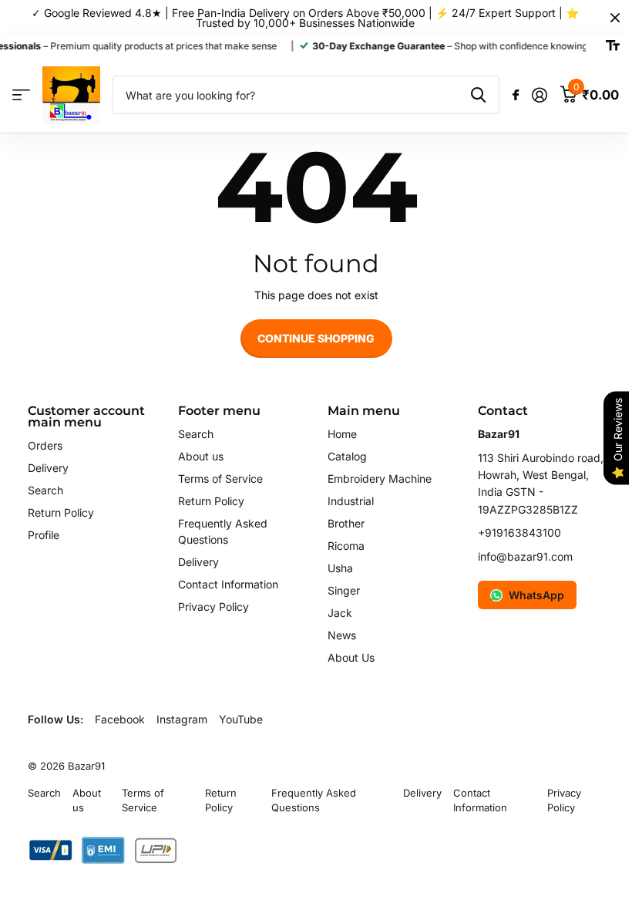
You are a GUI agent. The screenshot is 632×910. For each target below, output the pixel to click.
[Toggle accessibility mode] (613, 46)
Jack (340, 612)
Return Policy (61, 512)
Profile (43, 534)
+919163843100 (519, 532)
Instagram (181, 719)
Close (615, 18)
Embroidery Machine (380, 478)
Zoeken (478, 95)
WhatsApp (536, 595)
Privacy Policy (213, 606)
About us (201, 456)
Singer (344, 590)
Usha (340, 568)
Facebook (120, 719)
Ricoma (346, 545)
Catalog (347, 456)
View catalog (21, 95)
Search (45, 490)
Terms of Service (220, 478)
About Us (351, 657)
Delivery (48, 467)
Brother (346, 523)
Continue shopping (316, 338)
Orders (45, 445)
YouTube (241, 719)
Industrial (351, 500)
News (342, 635)
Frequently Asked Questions (313, 800)
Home (342, 433)
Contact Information (228, 584)
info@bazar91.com (525, 556)
